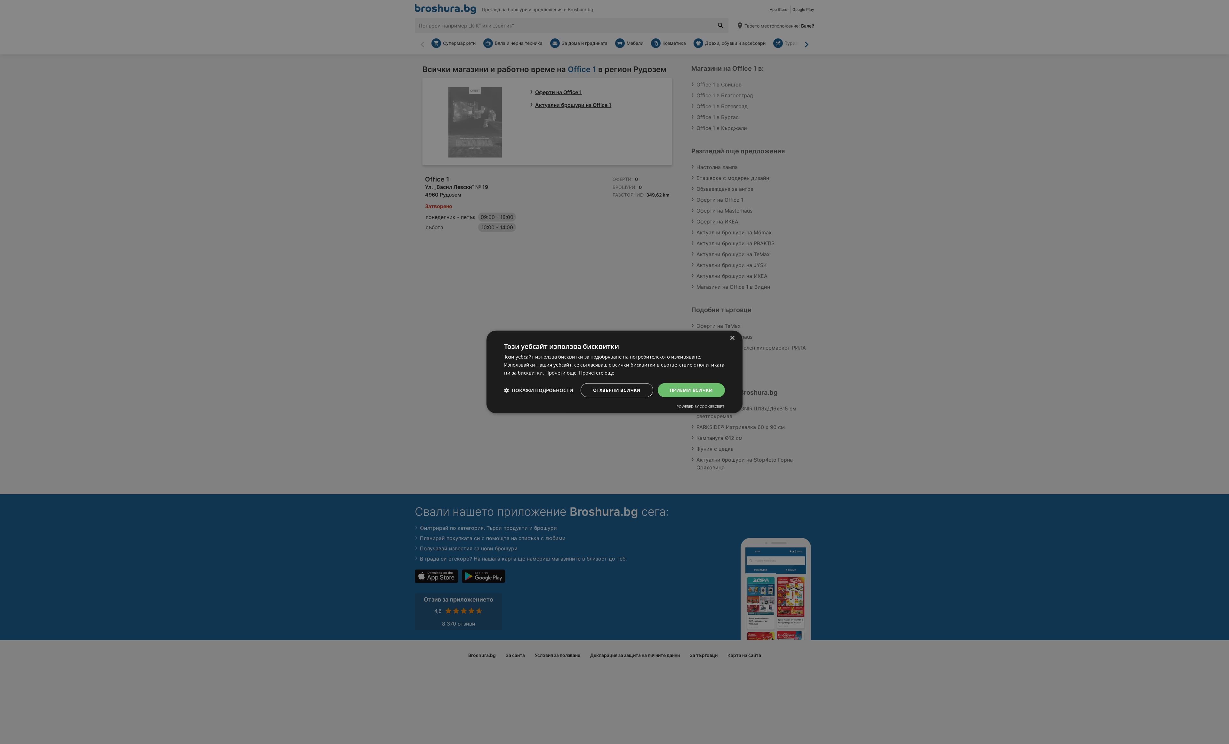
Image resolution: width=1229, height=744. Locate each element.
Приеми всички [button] (691, 390)
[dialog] (614, 372)
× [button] (732, 338)
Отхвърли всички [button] (617, 390)
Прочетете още (596, 372)
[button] (538, 390)
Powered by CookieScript (700, 406)
